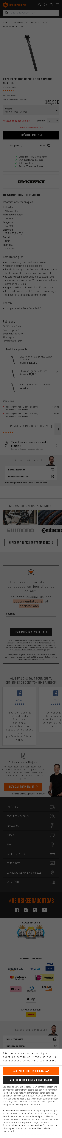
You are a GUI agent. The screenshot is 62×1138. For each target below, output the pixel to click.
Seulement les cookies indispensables (31, 1080)
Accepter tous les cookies (28, 1071)
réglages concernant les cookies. (33, 1060)
